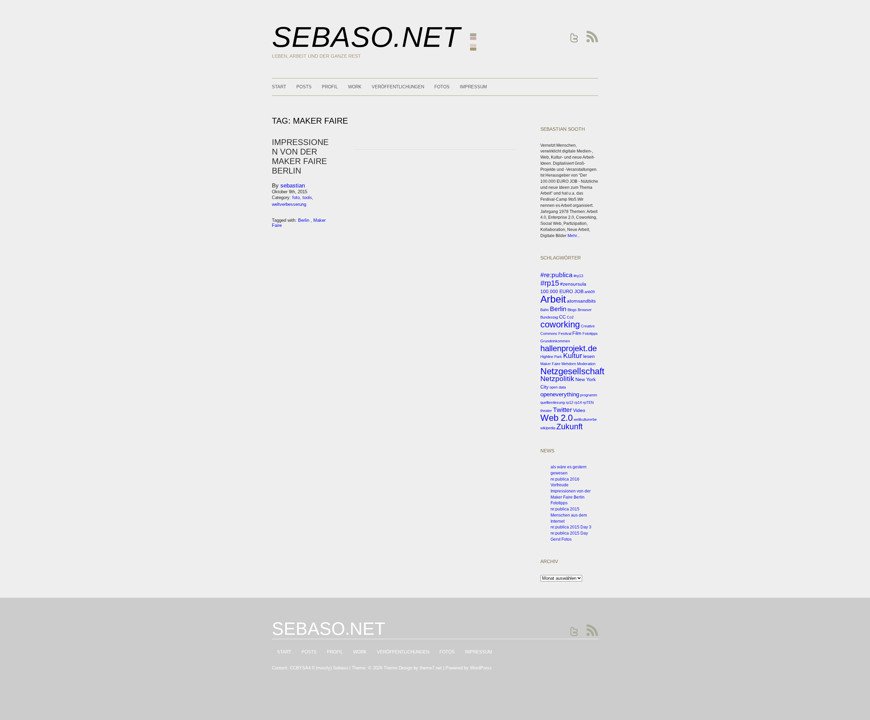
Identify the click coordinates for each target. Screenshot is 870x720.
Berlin (558, 308)
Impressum (473, 86)
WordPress (481, 667)
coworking (560, 324)
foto (296, 197)
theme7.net (431, 667)
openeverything (559, 394)
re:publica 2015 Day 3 (571, 527)
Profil (330, 86)
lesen (589, 356)
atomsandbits (581, 301)
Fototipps (590, 333)
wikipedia (547, 428)
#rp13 (578, 276)
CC (562, 317)
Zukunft (569, 426)
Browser (585, 310)
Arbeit (553, 299)
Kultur (572, 355)
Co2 (570, 317)
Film (576, 333)
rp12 (569, 402)
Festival (564, 333)
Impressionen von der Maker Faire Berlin (300, 156)
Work (355, 86)
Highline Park (551, 357)
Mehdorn (568, 364)
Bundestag (549, 317)
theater (546, 411)
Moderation (586, 364)
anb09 (590, 292)
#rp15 (549, 283)
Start (279, 86)
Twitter (562, 409)
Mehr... (574, 235)
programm (588, 395)
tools (307, 197)
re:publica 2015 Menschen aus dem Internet (569, 515)
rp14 (578, 402)
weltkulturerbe (585, 419)
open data (558, 387)
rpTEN (588, 402)
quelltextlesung (552, 402)
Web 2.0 (556, 417)
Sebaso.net (366, 37)
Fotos (442, 86)
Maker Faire (550, 364)
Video (579, 410)
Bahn (544, 310)
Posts (304, 86)
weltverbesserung (289, 204)
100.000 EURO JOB (562, 291)
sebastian (292, 185)
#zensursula (573, 284)
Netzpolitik (557, 378)
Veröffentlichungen (398, 86)
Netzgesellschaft (572, 371)
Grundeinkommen (555, 341)
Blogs (572, 310)
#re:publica (556, 274)
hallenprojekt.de (568, 348)
